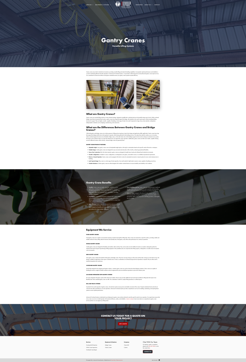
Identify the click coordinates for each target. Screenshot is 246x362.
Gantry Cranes (108, 347)
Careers (125, 347)
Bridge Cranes (108, 345)
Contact (157, 4)
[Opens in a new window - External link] (158, 360)
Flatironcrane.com (119, 360)
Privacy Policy (113, 360)
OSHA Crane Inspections (91, 347)
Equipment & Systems (102, 4)
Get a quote (123, 324)
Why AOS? (126, 345)
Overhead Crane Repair (91, 350)
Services (89, 4)
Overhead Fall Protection (91, 345)
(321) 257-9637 (151, 346)
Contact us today (129, 299)
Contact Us (147, 351)
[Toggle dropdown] (92, 4)
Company (126, 342)
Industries (139, 4)
